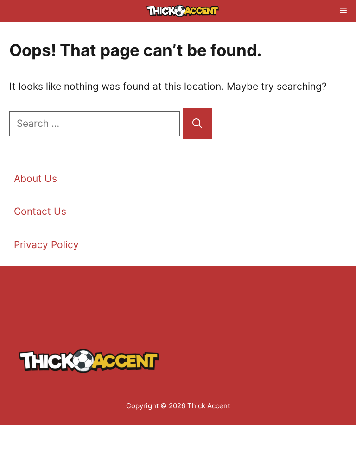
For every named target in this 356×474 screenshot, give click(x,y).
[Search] (197, 123)
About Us (35, 178)
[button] (167, 11)
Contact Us (40, 211)
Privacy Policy (46, 244)
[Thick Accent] (182, 11)
